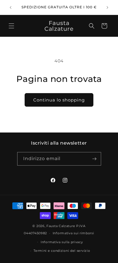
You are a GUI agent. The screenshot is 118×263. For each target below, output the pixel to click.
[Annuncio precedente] (10, 7)
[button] (11, 26)
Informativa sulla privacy (62, 242)
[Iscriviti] (94, 159)
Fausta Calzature (60, 226)
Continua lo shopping (59, 100)
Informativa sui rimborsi (73, 233)
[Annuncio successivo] (107, 7)
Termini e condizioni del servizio (62, 251)
